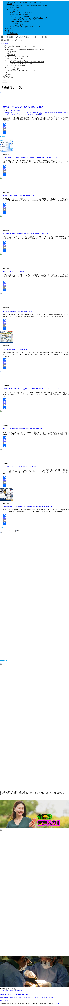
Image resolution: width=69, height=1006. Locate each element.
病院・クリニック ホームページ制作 (24, 19)
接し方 (13, 114)
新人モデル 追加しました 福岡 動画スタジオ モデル (17, 311)
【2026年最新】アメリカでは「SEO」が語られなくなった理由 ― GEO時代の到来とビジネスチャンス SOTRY (30, 157)
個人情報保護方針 (12, 34)
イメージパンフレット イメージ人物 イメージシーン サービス (19, 466)
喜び (38, 112)
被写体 (9, 114)
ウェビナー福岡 (18, 25)
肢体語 (51, 112)
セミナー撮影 (14, 23)
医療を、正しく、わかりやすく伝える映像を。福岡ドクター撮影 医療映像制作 (23, 428)
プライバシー (20, 114)
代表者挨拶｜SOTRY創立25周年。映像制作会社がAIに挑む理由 (29, 5)
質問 (40, 114)
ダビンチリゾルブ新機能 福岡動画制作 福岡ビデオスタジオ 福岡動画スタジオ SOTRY (26, 233)
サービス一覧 (11, 9)
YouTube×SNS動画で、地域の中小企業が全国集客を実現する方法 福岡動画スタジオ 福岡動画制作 (28, 506)
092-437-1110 (4, 43)
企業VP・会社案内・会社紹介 (19, 14)
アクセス (9, 28)
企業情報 (9, 4)
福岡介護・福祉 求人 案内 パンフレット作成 (25, 27)
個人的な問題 (8, 112)
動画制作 (13, 110)
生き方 (42, 112)
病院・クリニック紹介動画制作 (19, 16)
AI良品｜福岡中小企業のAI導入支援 (11, 990)
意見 (31, 112)
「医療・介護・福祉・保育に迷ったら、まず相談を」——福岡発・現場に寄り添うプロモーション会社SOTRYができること (34, 389)
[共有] (36, 132)
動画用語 (19, 110)
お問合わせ (10, 32)
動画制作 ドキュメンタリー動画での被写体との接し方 (24, 107)
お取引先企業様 (15, 7)
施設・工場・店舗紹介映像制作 (19, 21)
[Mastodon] (36, 127)
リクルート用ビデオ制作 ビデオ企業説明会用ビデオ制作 (30, 18)
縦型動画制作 (14, 11)
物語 (34, 112)
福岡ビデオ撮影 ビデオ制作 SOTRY (12, 40)
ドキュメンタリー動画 (31, 114)
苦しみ (47, 112)
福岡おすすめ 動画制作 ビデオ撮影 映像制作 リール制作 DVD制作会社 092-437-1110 (28, 997)
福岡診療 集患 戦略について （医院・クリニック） (17, 349)
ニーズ (14, 112)
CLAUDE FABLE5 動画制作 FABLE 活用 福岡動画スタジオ (19, 195)
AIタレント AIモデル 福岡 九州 (21, 12)
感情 (65, 112)
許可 (55, 112)
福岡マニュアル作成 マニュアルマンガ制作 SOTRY (16, 271)
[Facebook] (36, 124)
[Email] (36, 129)
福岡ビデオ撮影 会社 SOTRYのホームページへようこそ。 (24, 2)
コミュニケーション (23, 112)
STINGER (56, 1003)
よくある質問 (11, 30)
